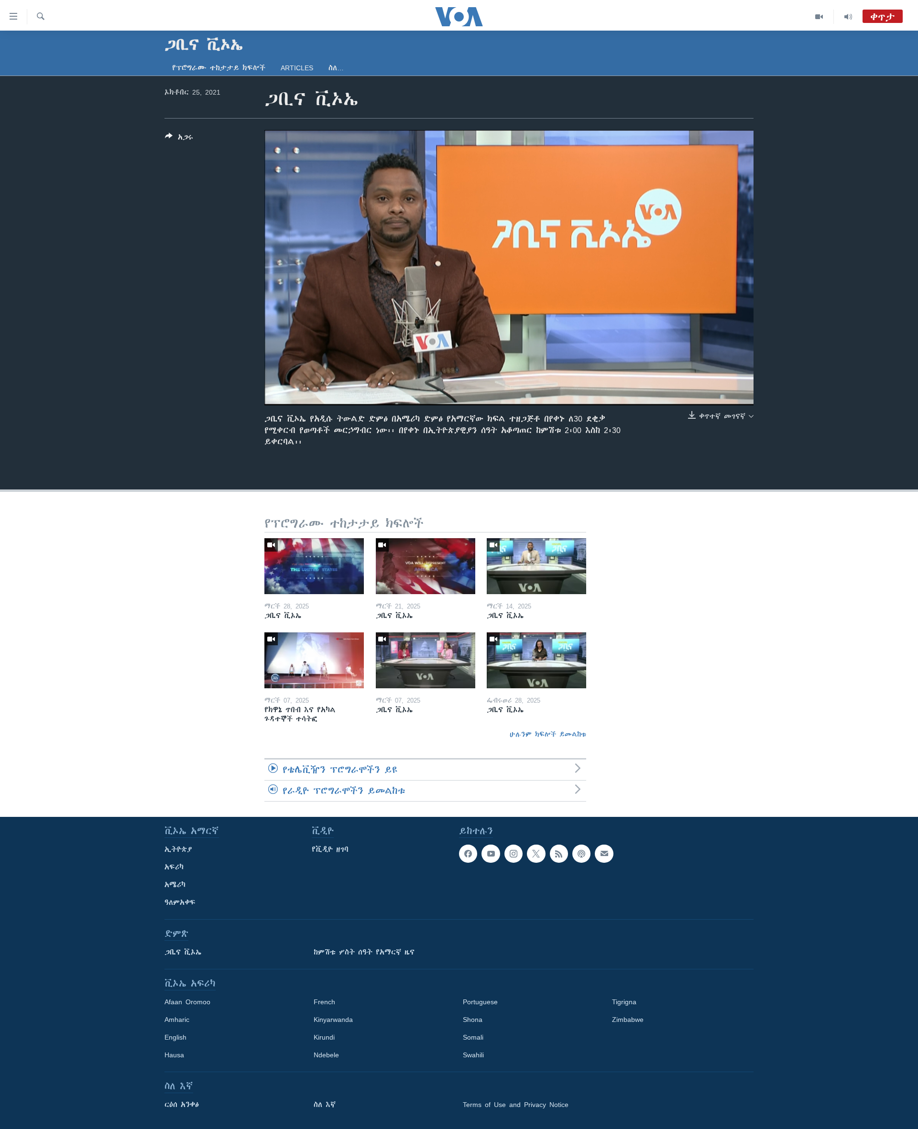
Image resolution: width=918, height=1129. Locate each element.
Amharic (176, 1019)
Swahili (473, 1055)
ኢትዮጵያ (178, 849)
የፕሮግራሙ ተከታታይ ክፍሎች (218, 68)
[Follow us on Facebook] (468, 854)
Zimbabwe (628, 1019)
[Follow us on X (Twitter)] (536, 854)
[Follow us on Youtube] (490, 854)
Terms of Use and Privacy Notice (515, 1104)
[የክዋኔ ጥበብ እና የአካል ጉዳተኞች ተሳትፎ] (314, 660)
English (175, 1037)
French (324, 1002)
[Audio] (848, 17)
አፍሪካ (174, 867)
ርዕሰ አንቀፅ (181, 1104)
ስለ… (336, 68)
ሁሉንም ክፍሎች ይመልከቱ (548, 734)
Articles (297, 68)
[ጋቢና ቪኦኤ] (314, 566)
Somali (473, 1037)
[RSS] (559, 854)
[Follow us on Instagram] (513, 854)
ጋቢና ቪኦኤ (182, 952)
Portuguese (480, 1002)
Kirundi (324, 1037)
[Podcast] (581, 854)
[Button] (179, 139)
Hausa (174, 1055)
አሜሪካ (175, 884)
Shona (472, 1019)
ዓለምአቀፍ (180, 902)
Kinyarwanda (333, 1019)
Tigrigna (624, 1002)
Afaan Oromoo (187, 1002)
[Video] (819, 17)
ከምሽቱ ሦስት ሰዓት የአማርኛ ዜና (364, 952)
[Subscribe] (604, 854)
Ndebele (326, 1055)
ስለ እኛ (325, 1104)
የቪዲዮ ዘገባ (330, 849)
